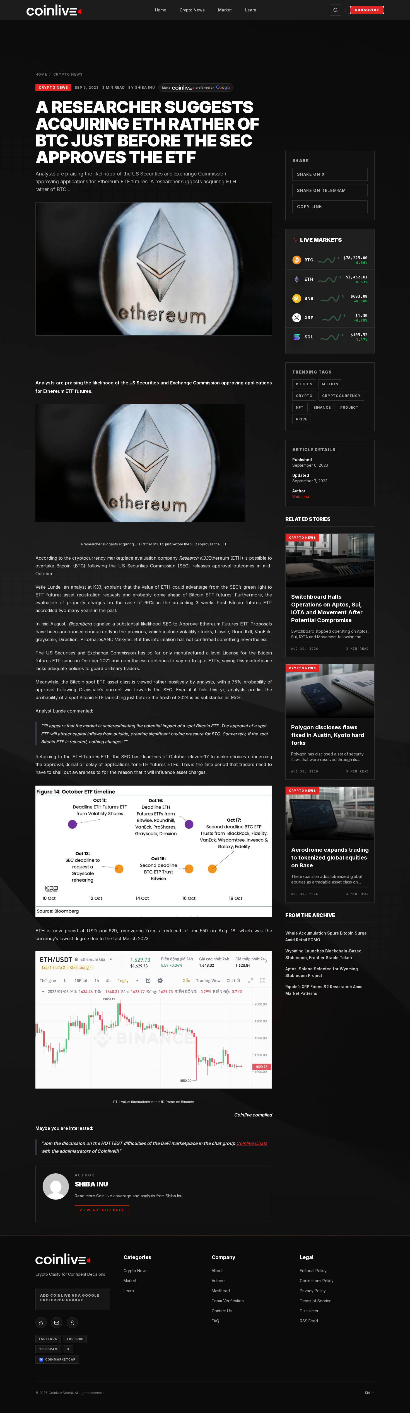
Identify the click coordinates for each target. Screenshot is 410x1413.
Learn (250, 10)
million (330, 384)
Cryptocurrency (341, 396)
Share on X (311, 174)
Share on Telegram (321, 190)
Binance (322, 407)
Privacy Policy (313, 1290)
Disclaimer (309, 1310)
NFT (300, 407)
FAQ (215, 1320)
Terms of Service (316, 1300)
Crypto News (192, 10)
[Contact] (56, 1322)
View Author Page (101, 1210)
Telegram (48, 1349)
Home (160, 10)
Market (225, 10)
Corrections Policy (317, 1280)
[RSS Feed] (41, 1322)
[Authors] (72, 1322)
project (349, 407)
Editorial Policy (313, 1270)
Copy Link (309, 206)
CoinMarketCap (60, 1359)
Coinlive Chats (251, 1143)
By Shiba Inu (141, 87)
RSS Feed (309, 1320)
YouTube (75, 1338)
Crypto (304, 396)
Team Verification (228, 1300)
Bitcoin (304, 384)
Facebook (48, 1338)
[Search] (335, 10)
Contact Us (222, 1310)
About (217, 1270)
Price (301, 419)
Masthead (221, 1290)
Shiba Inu (300, 496)
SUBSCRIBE (367, 10)
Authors (219, 1280)
